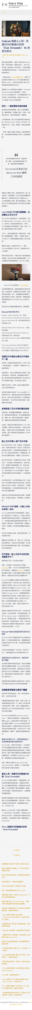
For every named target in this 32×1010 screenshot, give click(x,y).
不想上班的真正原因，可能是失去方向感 (14, 886)
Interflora (5, 568)
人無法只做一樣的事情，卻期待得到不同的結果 (16, 930)
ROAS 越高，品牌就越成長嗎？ (11, 975)
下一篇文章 (16, 855)
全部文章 (5, 55)
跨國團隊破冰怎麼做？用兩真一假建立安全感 (15, 864)
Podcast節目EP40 (17, 77)
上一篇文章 (16, 850)
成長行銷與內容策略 (15, 55)
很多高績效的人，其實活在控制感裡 (12, 882)
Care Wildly (24, 285)
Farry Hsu (16, 3)
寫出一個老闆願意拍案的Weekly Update (14, 890)
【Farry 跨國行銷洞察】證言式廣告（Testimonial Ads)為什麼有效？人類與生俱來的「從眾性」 (15, 917)
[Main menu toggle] (4, 12)
